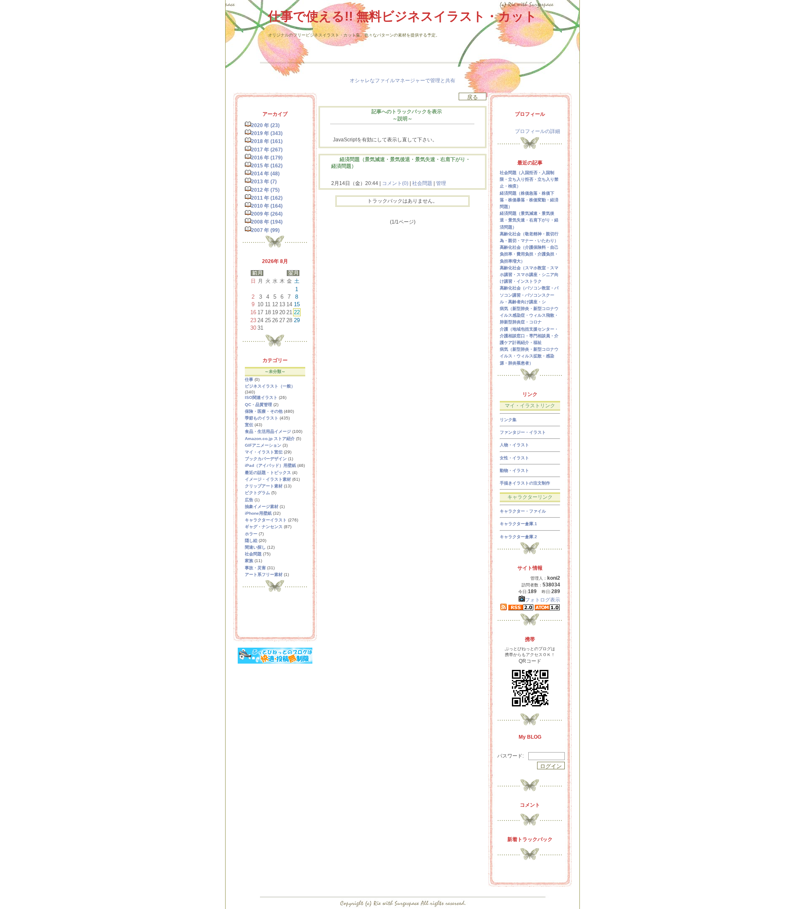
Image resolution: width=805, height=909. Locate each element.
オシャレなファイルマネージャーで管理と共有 (402, 80)
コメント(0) (394, 183)
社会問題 (422, 183)
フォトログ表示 (542, 600)
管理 (441, 183)
